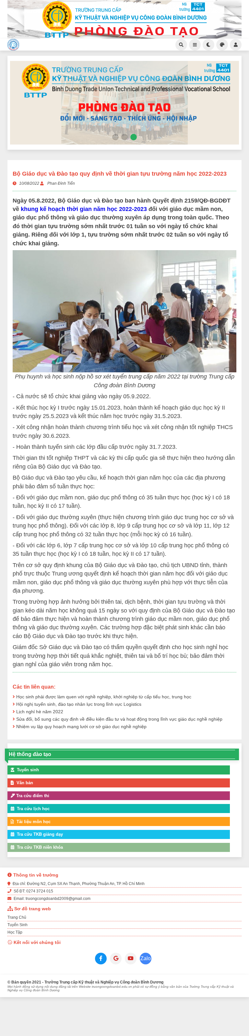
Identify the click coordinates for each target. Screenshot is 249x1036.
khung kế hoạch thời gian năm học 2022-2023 (84, 209)
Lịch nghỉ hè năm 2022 (39, 711)
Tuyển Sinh (17, 925)
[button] (115, 137)
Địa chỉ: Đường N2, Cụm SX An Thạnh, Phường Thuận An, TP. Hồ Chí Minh (78, 883)
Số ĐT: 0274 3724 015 (33, 891)
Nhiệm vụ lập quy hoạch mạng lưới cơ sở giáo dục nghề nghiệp (81, 726)
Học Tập (14, 932)
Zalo (145, 958)
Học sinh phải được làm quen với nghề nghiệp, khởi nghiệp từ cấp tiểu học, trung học (103, 696)
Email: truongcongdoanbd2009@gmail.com (51, 898)
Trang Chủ (16, 917)
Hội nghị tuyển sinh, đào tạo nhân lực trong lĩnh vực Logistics (78, 704)
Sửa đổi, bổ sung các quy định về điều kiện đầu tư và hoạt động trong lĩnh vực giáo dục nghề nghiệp (118, 719)
